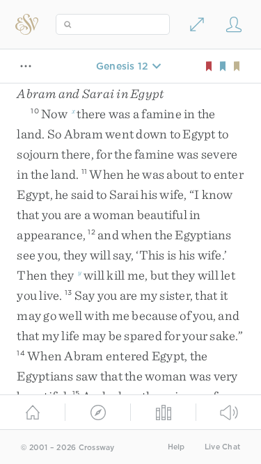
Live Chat (222, 446)
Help (176, 446)
